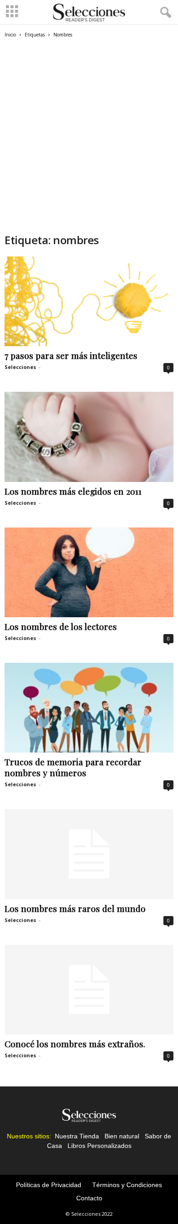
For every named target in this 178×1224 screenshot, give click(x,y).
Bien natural (122, 1136)
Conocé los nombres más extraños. (75, 1044)
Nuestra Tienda (77, 1136)
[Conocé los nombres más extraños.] (89, 990)
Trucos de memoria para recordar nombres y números (73, 767)
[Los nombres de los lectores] (89, 572)
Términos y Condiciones (127, 1184)
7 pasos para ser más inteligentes (71, 355)
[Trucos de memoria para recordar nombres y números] (89, 708)
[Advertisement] (89, 139)
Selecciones (20, 367)
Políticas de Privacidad (48, 1184)
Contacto (89, 1198)
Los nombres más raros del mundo (75, 908)
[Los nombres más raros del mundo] (89, 854)
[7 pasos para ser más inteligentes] (89, 301)
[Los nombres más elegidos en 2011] (89, 436)
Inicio (10, 34)
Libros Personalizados (99, 1145)
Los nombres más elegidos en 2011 (73, 491)
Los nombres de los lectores (61, 626)
